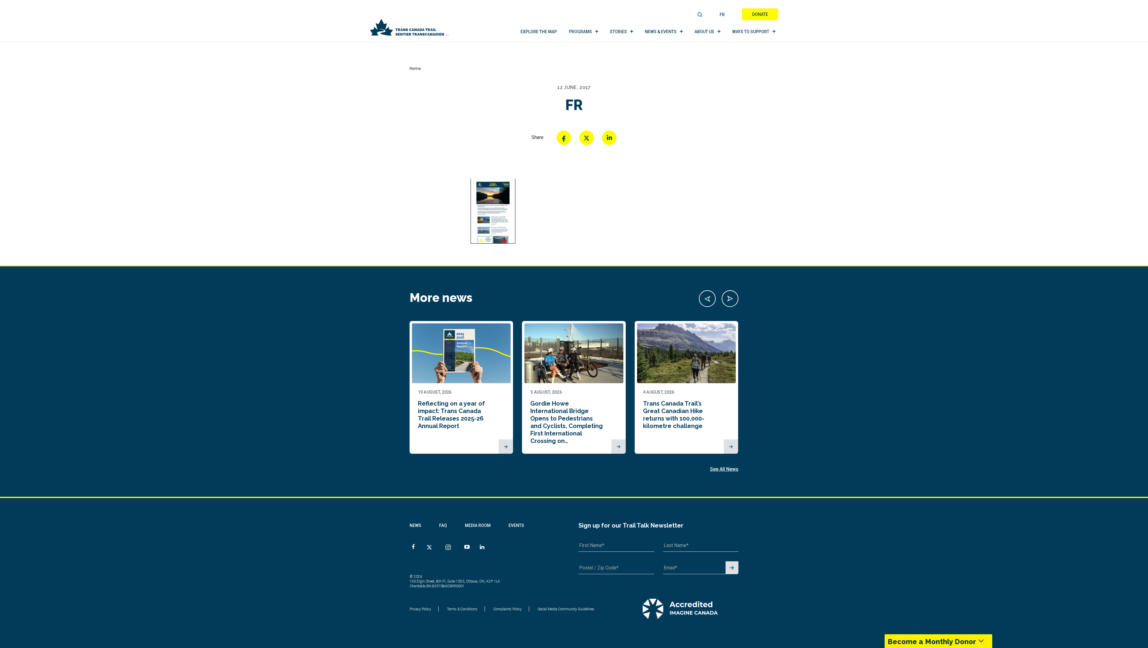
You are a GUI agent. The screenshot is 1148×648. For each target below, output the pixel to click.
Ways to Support (750, 31)
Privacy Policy (420, 609)
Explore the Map (538, 31)
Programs (580, 31)
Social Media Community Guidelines (566, 609)
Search (700, 15)
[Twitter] (586, 138)
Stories (618, 31)
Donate (760, 14)
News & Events (661, 31)
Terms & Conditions (462, 609)
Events (516, 525)
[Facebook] (564, 138)
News (415, 525)
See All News (724, 469)
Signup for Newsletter (732, 568)
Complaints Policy (507, 609)
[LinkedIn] (609, 138)
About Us (704, 31)
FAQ (443, 525)
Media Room (478, 525)
